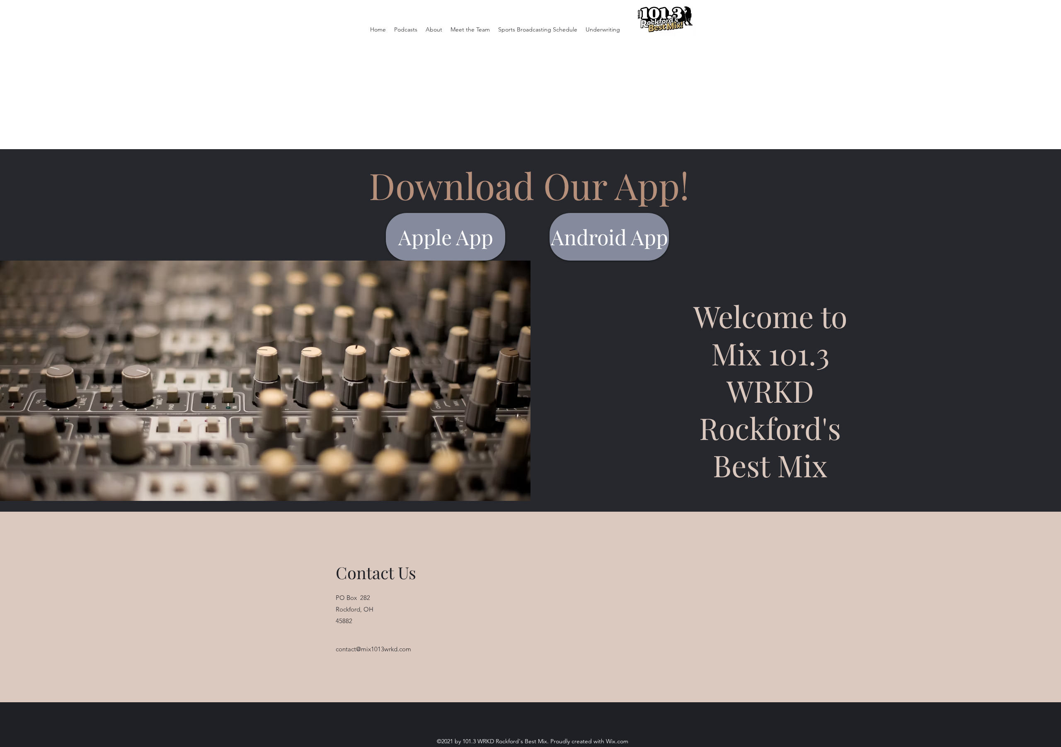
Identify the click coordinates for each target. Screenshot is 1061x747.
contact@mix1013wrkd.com (373, 649)
